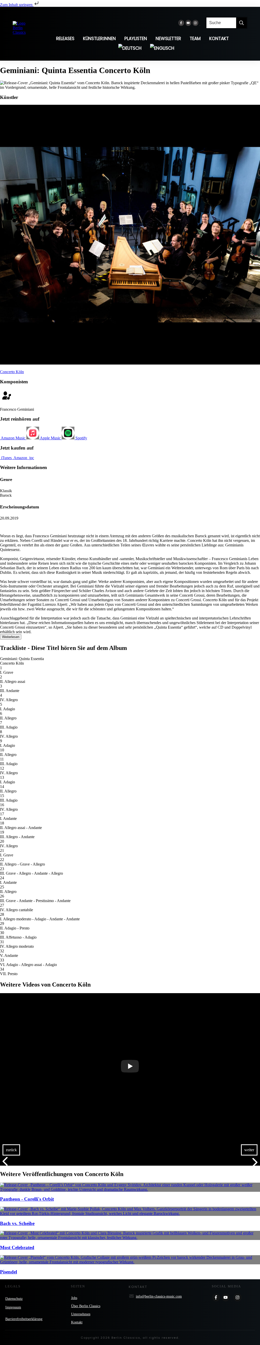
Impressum (13, 1307)
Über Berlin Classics (85, 1306)
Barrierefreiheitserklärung (23, 1319)
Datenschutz (14, 1299)
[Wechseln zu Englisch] (162, 48)
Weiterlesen (10, 637)
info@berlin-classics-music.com (159, 1296)
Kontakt (77, 1322)
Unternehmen (80, 1314)
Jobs (74, 1298)
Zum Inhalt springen (17, 5)
